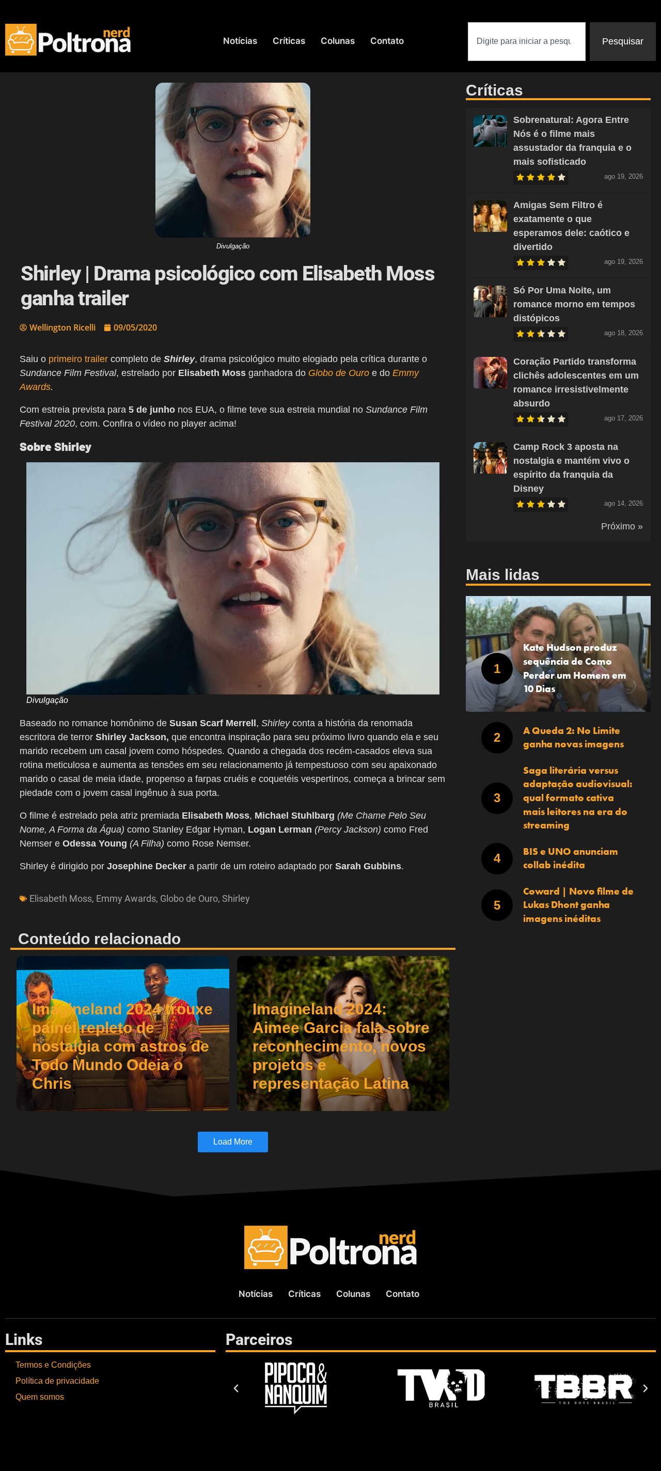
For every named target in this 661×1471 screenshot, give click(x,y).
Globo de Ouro (189, 898)
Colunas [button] (338, 41)
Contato (387, 41)
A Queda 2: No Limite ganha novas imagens (573, 737)
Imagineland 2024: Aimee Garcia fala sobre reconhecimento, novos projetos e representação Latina (341, 1046)
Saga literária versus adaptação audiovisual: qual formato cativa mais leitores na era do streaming (578, 798)
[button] (236, 1388)
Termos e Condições (53, 1364)
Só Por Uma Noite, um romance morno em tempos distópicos (574, 304)
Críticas (289, 41)
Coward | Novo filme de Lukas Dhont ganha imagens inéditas (578, 905)
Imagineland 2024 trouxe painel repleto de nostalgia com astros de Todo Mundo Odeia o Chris (122, 1046)
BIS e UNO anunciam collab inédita (570, 858)
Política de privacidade (57, 1380)
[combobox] (527, 41)
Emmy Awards (126, 898)
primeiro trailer (78, 359)
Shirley (236, 898)
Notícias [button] (240, 41)
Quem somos (39, 1396)
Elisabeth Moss (60, 898)
